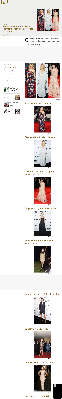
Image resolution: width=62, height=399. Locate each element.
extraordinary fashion (49, 38)
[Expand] (54, 384)
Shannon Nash (6, 34)
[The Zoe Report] (4, 2)
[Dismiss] (60, 384)
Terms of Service (18, 80)
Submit (6, 78)
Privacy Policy (6, 80)
